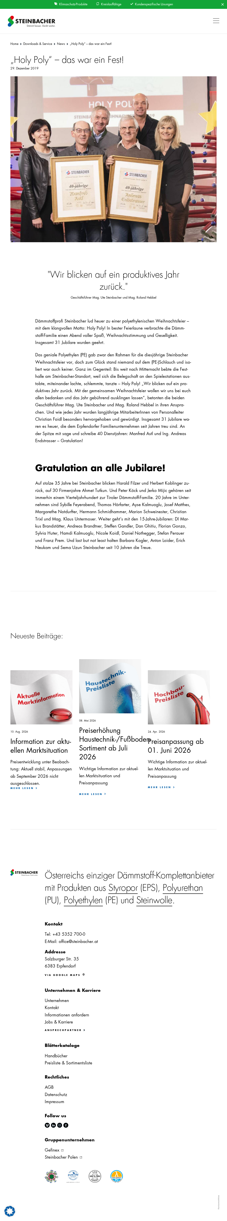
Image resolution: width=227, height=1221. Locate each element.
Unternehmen (57, 1000)
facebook (65, 1125)
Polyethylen (83, 900)
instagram (59, 1125)
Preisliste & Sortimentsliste (68, 1063)
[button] (215, 21)
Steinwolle (154, 900)
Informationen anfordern (67, 1015)
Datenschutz (56, 1094)
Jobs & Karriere (59, 1022)
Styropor (123, 887)
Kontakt (52, 1008)
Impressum (54, 1102)
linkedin (53, 1125)
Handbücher (56, 1056)
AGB (49, 1087)
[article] (41, 772)
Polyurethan (183, 887)
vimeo (47, 1125)
